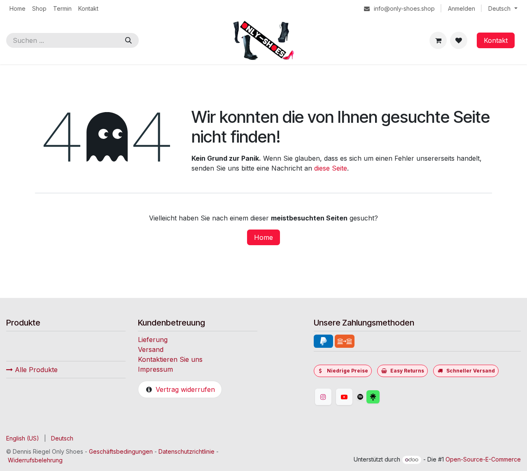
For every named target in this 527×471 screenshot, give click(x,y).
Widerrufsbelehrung (35, 460)
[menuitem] (17, 8)
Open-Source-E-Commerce (483, 459)
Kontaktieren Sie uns (170, 359)
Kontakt (496, 40)
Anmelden (461, 8)
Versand (150, 349)
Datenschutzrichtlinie (187, 451)
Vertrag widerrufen (185, 389)
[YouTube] (344, 397)
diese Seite (330, 168)
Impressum (155, 369)
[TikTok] (360, 397)
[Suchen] (128, 40)
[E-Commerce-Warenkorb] (438, 40)
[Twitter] (392, 396)
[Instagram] (323, 397)
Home (263, 237)
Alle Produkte (35, 370)
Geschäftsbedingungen (121, 451)
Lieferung (153, 339)
